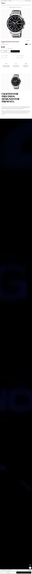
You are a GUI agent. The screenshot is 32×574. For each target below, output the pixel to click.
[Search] (30, 5)
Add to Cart (16, 51)
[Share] (30, 568)
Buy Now (5, 51)
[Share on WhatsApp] (30, 565)
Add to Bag (24, 572)
